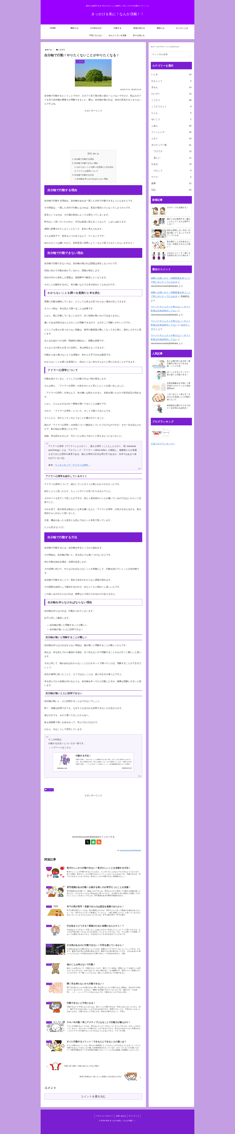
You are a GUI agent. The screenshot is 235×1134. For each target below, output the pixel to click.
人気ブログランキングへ (163, 444)
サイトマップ (134, 1116)
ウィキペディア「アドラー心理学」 (72, 465)
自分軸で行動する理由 (84, 159)
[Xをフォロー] (87, 842)
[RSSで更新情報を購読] (98, 842)
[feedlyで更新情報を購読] (93, 842)
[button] (189, 56)
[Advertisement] (93, 130)
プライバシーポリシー (104, 1116)
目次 (90, 153)
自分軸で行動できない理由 (86, 163)
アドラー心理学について (87, 171)
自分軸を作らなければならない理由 (92, 179)
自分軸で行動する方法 (84, 175)
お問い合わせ (121, 1116)
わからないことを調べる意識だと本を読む (95, 167)
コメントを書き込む (93, 1096)
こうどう (50, 790)
